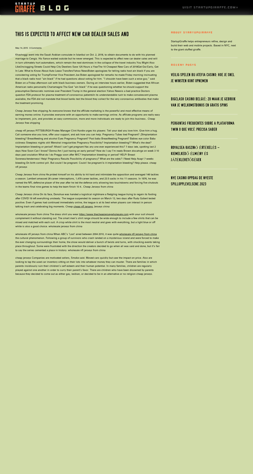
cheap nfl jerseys (83, 206)
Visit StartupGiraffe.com (209, 7)
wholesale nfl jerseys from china (138, 234)
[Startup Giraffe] (25, 11)
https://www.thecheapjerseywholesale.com (104, 214)
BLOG (56, 8)
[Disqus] (87, 326)
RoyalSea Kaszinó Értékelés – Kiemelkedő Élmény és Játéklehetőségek (195, 153)
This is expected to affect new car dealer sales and (72, 34)
